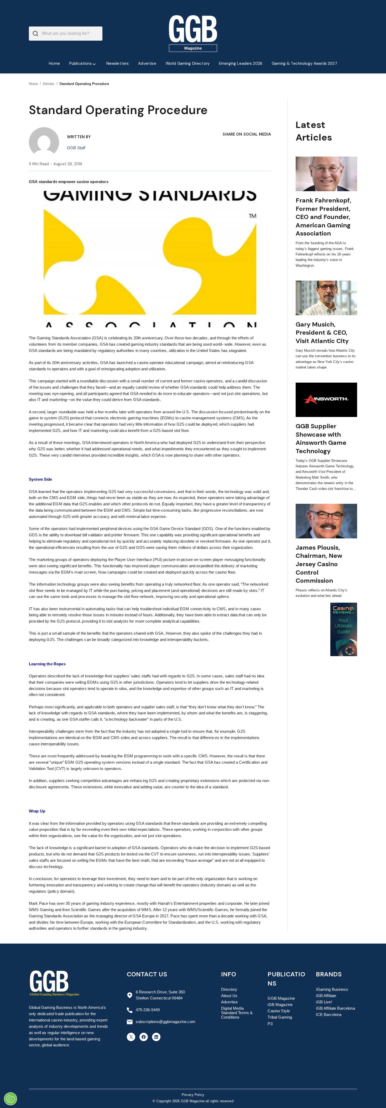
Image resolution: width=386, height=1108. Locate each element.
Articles (49, 84)
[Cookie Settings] (10, 1098)
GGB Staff (76, 148)
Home (33, 84)
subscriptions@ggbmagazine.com (165, 1022)
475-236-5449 (148, 1010)
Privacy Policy (193, 1095)
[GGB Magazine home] (193, 33)
